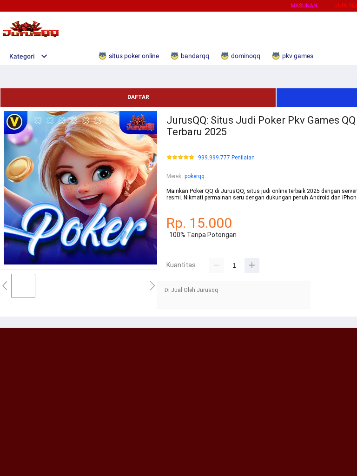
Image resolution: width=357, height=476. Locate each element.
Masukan (304, 5)
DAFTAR (138, 97)
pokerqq (195, 176)
